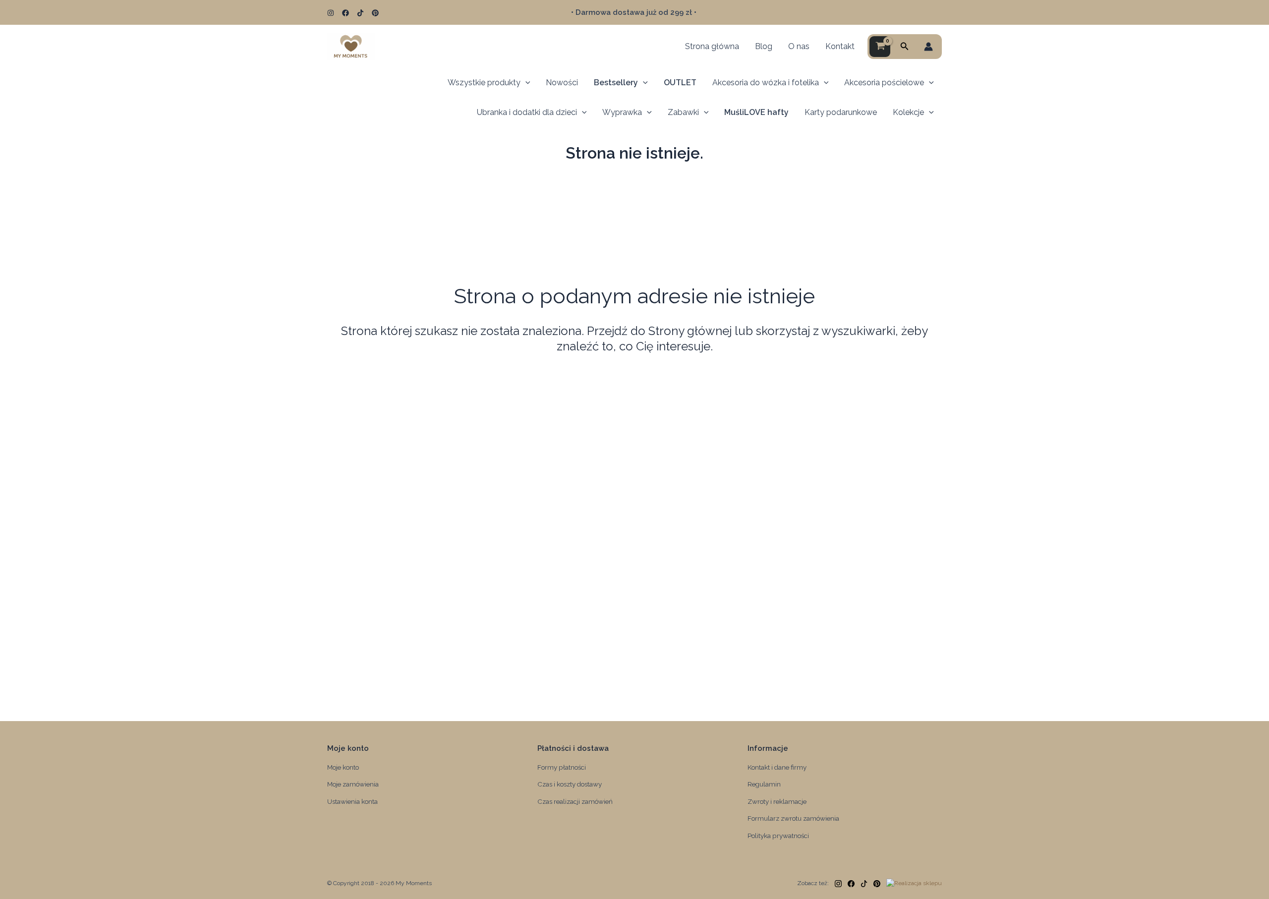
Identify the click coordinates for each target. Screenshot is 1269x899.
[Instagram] (330, 12)
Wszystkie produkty (484, 82)
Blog (763, 46)
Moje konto (343, 767)
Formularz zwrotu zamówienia (793, 818)
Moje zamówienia (353, 784)
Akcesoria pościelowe (884, 82)
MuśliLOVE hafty (756, 112)
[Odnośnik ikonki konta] (928, 46)
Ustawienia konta (352, 801)
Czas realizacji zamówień (575, 801)
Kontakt (840, 46)
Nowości (562, 82)
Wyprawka (622, 112)
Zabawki (683, 112)
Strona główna (712, 46)
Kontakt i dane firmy (777, 767)
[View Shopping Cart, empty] (879, 46)
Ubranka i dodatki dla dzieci (527, 112)
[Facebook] (345, 12)
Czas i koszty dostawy (569, 784)
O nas (798, 46)
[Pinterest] (375, 12)
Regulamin (764, 784)
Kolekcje (908, 112)
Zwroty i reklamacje (777, 801)
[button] (904, 46)
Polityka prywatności (778, 836)
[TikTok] (360, 12)
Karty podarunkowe (841, 112)
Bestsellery (616, 82)
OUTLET (680, 82)
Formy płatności (561, 767)
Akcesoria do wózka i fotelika (765, 82)
